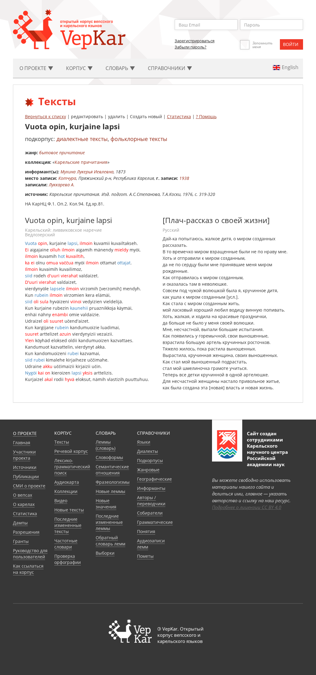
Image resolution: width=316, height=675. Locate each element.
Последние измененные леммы (109, 522)
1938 (184, 178)
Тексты (61, 442)
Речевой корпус (71, 451)
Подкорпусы (150, 460)
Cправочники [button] (167, 68)
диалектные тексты (82, 139)
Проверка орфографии (67, 559)
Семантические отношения (112, 470)
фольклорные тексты (138, 139)
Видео (60, 500)
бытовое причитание (62, 152)
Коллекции (65, 491)
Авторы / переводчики (151, 501)
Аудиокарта (66, 482)
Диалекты (147, 451)
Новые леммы (110, 491)
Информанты (151, 488)
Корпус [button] (76, 68)
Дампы (20, 523)
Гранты (21, 541)
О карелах (24, 504)
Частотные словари (65, 544)
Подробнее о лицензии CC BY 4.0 (246, 507)
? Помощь (206, 116)
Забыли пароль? (190, 47)
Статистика (179, 116)
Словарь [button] (117, 68)
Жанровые (148, 470)
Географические (154, 479)
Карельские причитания (81, 162)
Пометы (145, 556)
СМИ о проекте (29, 486)
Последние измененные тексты (67, 525)
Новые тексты (69, 510)
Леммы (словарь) (105, 445)
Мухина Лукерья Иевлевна (87, 172)
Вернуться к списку (45, 116)
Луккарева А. (62, 185)
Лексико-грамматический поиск (72, 467)
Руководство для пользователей (30, 554)
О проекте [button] (33, 68)
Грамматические (155, 522)
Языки (143, 442)
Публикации (26, 476)
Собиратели (150, 513)
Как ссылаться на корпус (28, 569)
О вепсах (22, 495)
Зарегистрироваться (194, 40)
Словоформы (109, 457)
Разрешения (26, 532)
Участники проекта (24, 455)
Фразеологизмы (113, 482)
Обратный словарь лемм (110, 541)
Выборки (105, 553)
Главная (21, 442)
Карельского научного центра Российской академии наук (267, 455)
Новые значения (106, 504)
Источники (24, 467)
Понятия (146, 531)
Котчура (67, 178)
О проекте (25, 433)
